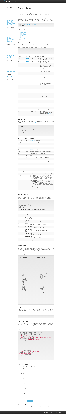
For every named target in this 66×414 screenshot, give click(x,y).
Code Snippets (22, 37)
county (24, 383)
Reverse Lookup (10, 22)
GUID (42, 61)
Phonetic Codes (10, 41)
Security (8, 12)
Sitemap (60, 412)
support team (24, 407)
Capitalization (9, 38)
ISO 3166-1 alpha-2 (33, 140)
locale (25, 398)
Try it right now (22, 38)
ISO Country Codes (10, 39)
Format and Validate (10, 55)
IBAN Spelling (9, 29)
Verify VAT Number (10, 70)
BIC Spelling (9, 30)
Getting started (9, 9)
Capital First (9, 36)
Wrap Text (9, 40)
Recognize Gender (10, 46)
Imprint (51, 412)
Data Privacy (55, 412)
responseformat (23, 373)
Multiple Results (10, 20)
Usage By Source (10, 81)
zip (25, 388)
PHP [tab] (19, 329)
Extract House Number (11, 23)
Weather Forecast (10, 24)
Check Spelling (9, 62)
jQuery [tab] (23, 329)
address (24, 375)
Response (22, 33)
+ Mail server (10, 63)
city (25, 385)
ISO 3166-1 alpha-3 (45, 87)
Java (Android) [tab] (30, 329)
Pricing (8, 11)
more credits (46, 218)
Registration (9, 10)
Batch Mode (22, 35)
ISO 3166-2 (31, 149)
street (25, 393)
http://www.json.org (35, 122)
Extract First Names (10, 50)
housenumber (23, 395)
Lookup (8, 19)
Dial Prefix (9, 57)
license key (43, 58)
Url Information (9, 76)
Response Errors (23, 34)
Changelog (9, 13)
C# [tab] (25, 329)
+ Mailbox (10, 64)
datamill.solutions (45, 412)
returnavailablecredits (22, 370)
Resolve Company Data (11, 71)
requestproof (23, 368)
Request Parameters (23, 32)
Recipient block (9, 21)
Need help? (22, 39)
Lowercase (9, 37)
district (24, 390)
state (25, 380)
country (24, 378)
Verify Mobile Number (10, 56)
